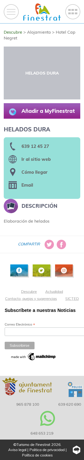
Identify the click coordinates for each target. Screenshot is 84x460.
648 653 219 (42, 433)
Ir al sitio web (36, 159)
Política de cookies (37, 455)
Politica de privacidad (47, 449)
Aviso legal (17, 449)
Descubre (29, 291)
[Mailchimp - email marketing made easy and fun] (33, 357)
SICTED (72, 298)
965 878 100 (27, 404)
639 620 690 (69, 404)
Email (27, 185)
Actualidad (54, 291)
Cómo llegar (34, 172)
